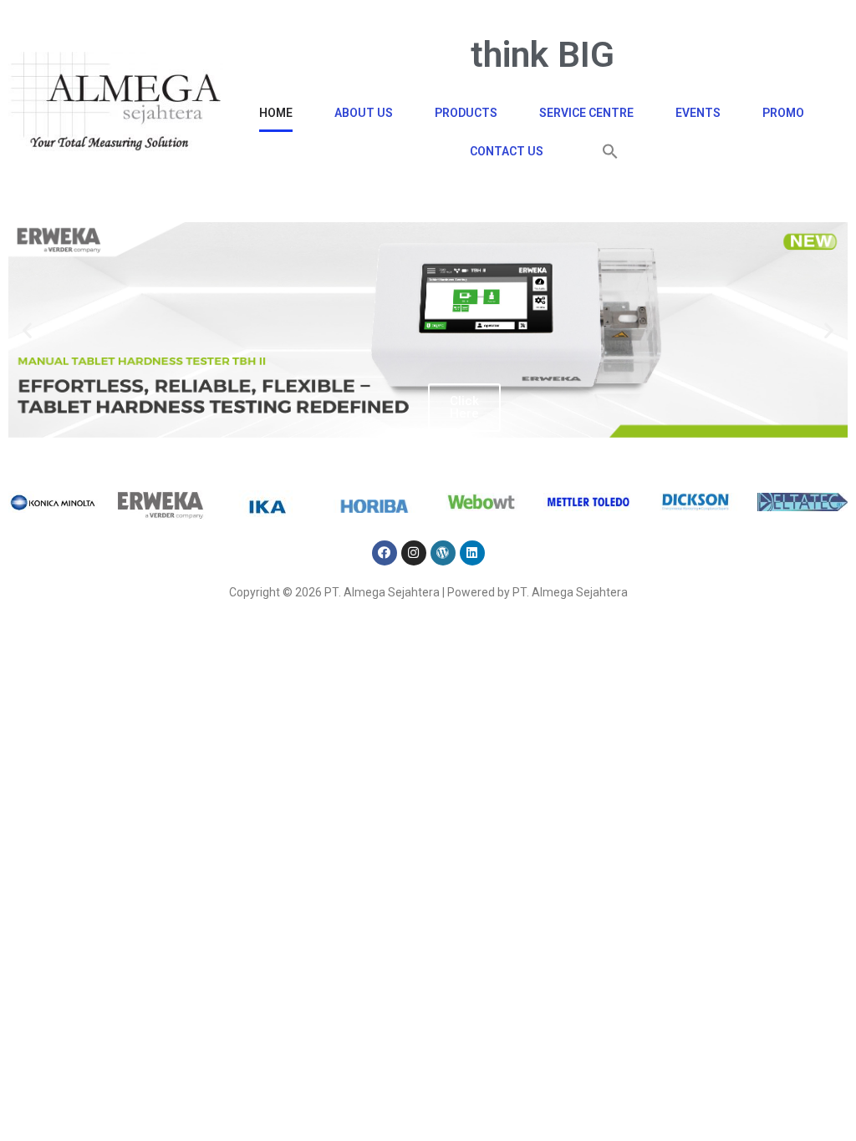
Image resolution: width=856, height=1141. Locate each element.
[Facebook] (384, 552)
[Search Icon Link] (610, 151)
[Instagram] (413, 552)
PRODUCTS (466, 112)
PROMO (783, 112)
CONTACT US (506, 151)
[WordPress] (443, 552)
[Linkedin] (472, 552)
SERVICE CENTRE (586, 112)
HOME (276, 112)
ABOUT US (363, 112)
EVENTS (698, 112)
